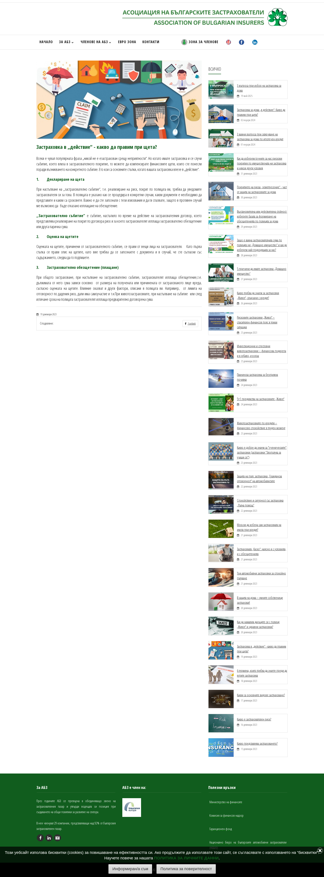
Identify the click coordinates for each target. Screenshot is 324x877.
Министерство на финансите (225, 802)
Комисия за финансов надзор (226, 815)
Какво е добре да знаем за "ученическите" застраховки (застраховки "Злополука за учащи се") (262, 452)
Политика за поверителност (186, 869)
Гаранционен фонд (220, 829)
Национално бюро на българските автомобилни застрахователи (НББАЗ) (248, 845)
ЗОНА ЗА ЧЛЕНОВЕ (203, 41)
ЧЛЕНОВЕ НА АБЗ (95, 41)
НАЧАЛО (46, 41)
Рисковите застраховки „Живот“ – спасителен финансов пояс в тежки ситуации (257, 322)
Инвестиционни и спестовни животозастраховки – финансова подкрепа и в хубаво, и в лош (261, 351)
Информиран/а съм (130, 869)
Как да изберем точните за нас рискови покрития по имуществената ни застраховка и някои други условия (261, 163)
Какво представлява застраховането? (257, 743)
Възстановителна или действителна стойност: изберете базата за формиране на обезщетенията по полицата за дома (262, 216)
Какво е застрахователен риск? (254, 719)
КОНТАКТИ (150, 41)
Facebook (192, 323)
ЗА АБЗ (65, 41)
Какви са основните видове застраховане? (261, 695)
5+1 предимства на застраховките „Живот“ (260, 399)
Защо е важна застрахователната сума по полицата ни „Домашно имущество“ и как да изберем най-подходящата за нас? (262, 245)
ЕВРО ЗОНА (127, 41)
